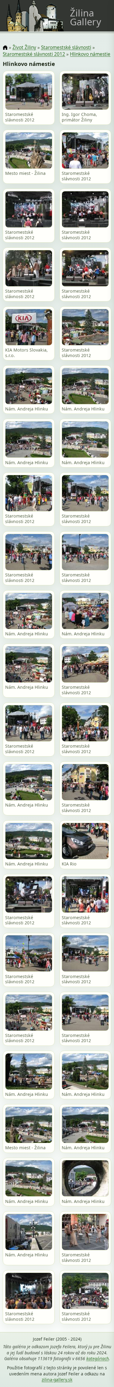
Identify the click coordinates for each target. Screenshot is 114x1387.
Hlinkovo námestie (90, 54)
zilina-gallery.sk (57, 1379)
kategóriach (97, 1358)
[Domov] (5, 47)
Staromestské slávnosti (66, 47)
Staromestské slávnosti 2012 (34, 54)
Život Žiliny (24, 47)
